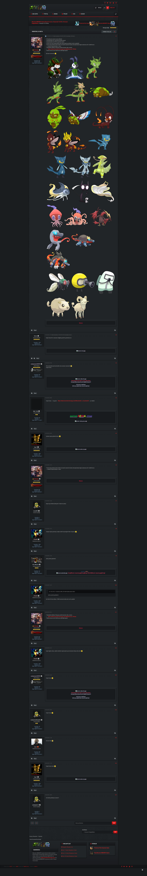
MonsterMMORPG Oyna (104, 23)
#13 (116, 675)
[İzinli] (38, 747)
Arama (55, 14)
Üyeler (65, 14)
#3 (116, 362)
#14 (116, 709)
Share (35, 330)
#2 (116, 334)
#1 (116, 36)
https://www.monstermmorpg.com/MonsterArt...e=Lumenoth (73, 400)
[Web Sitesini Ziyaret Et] (32, 358)
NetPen (35, 866)
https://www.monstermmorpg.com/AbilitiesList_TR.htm (62, 49)
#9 (116, 555)
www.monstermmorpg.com (48, 857)
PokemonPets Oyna (84, 23)
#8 (116, 528)
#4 (116, 397)
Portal (46, 14)
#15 (116, 737)
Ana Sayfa (35, 14)
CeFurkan (72, 36)
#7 (116, 500)
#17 (116, 794)
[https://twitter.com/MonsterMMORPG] (107, 2)
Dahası (83, 14)
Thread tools (106, 31)
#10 (116, 585)
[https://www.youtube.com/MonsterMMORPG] (113, 2)
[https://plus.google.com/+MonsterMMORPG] (110, 2)
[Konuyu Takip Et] (115, 31)
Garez (70, 334)
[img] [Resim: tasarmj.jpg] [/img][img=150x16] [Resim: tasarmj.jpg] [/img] (86, 573)
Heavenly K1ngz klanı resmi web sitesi (80, 380)
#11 (116, 612)
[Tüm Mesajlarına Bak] (32, 330)
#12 (116, 647)
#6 (116, 464)
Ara (114, 823)
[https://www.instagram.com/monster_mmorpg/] (116, 2)
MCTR (11, 866)
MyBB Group (26, 866)
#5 (116, 433)
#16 (116, 763)
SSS (74, 14)
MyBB (17, 866)
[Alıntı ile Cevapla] (115, 330)
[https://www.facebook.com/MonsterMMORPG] (104, 2)
